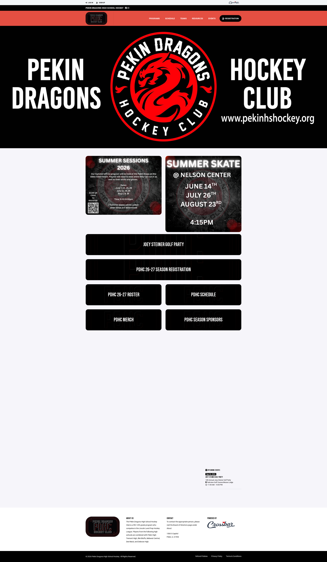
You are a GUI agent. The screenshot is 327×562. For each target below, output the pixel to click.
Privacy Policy (216, 556)
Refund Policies (201, 556)
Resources (197, 18)
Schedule (170, 18)
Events (212, 18)
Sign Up (102, 3)
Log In (90, 3)
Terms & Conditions (233, 556)
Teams (183, 18)
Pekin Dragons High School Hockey (104, 8)
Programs (154, 18)
